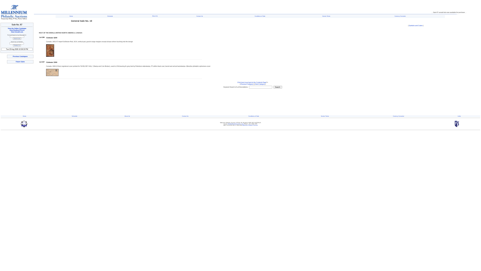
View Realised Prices (17, 30)
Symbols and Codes (416, 25)
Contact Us (199, 16)
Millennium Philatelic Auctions (250, 125)
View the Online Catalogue (17, 28)
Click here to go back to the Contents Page (251, 82)
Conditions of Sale (260, 16)
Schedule (110, 16)
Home (71, 16)
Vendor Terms (326, 16)
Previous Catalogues (20, 56)
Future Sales (20, 62)
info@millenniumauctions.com (236, 124)
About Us (155, 16)
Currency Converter (400, 16)
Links (459, 116)
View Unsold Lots (17, 32)
